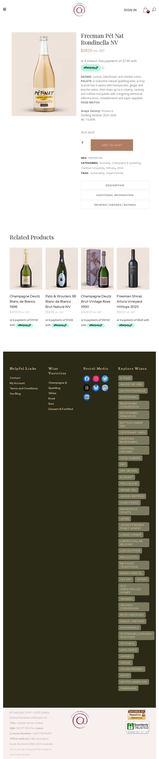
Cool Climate (130, 458)
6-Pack (125, 378)
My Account (17, 383)
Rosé (51, 398)
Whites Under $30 (133, 682)
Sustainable (97, 173)
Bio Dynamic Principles (129, 414)
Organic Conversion (129, 606)
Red (51, 403)
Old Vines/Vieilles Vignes (130, 589)
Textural (127, 643)
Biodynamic (128, 397)
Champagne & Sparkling (126, 163)
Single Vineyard (132, 621)
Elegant (126, 477)
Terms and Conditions (24, 388)
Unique (125, 662)
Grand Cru (128, 490)
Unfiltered (128, 650)
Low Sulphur (130, 550)
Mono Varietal (131, 573)
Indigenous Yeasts (128, 510)
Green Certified (132, 496)
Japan (124, 519)
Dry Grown (128, 471)
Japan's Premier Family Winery (132, 526)
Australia (105, 163)
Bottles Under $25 (131, 424)
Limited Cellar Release (131, 542)
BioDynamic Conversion (129, 405)
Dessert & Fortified (60, 409)
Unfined (126, 656)
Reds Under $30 (132, 615)
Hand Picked (129, 502)
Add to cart (112, 145)
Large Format (131, 534)
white (124, 675)
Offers (142, 579)
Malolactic (129, 557)
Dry (123, 464)
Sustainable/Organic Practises (136, 635)
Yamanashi (128, 688)
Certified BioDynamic (128, 440)
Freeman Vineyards (92, 168)
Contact (15, 378)
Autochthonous (133, 390)
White (52, 393)
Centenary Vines (133, 432)
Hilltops (110, 168)
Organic (126, 599)
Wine (120, 168)
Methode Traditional (129, 565)
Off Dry (126, 579)
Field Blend (129, 483)
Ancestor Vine (131, 384)
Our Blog (15, 393)
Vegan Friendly (115, 173)
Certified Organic (127, 450)
